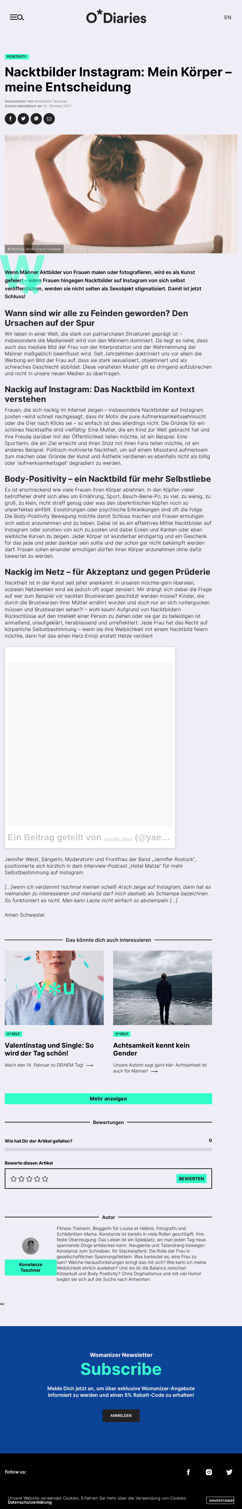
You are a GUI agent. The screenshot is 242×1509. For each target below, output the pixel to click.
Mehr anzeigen (108, 1098)
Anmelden (121, 1415)
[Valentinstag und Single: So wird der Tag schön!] (54, 988)
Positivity (16, 56)
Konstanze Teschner (51, 101)
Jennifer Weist (118, 838)
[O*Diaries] (121, 17)
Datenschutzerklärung (30, 1502)
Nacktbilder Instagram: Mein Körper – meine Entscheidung (118, 79)
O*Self (13, 1034)
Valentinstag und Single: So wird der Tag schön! (49, 1049)
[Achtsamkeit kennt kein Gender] (162, 988)
